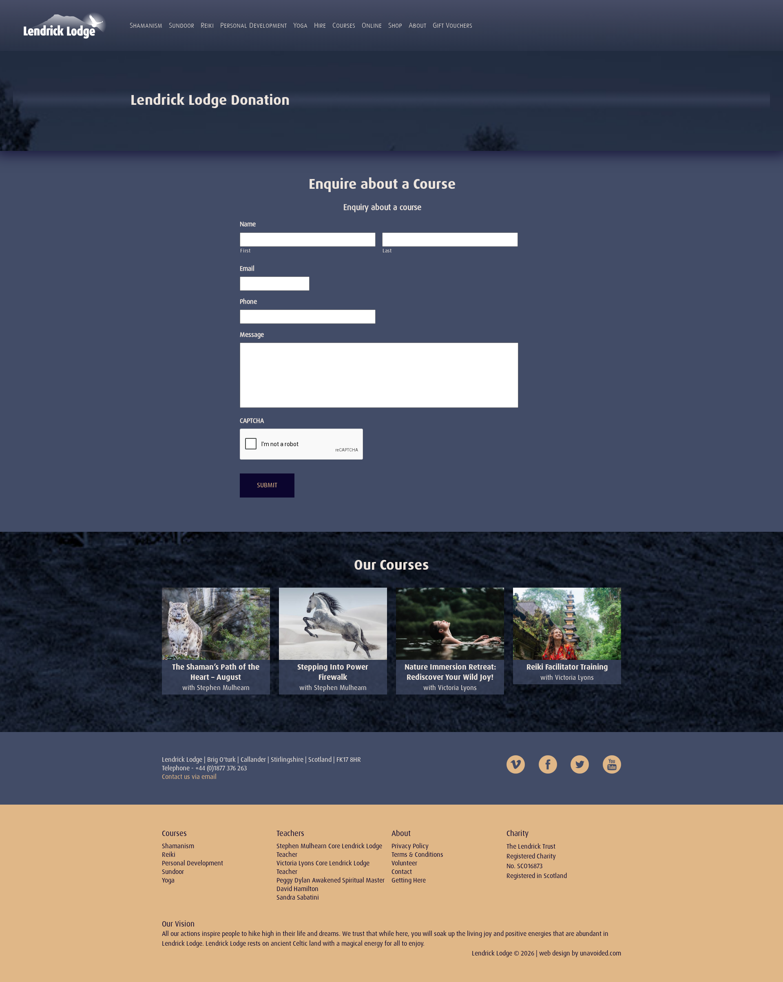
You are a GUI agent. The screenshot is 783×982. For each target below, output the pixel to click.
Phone (248, 302)
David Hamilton (297, 889)
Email (247, 269)
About (417, 25)
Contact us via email (189, 776)
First (245, 250)
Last (387, 250)
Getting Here (409, 880)
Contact (402, 871)
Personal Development (253, 25)
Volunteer (404, 863)
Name (248, 224)
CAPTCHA (252, 421)
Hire (320, 25)
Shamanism (146, 25)
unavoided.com (600, 953)
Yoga (300, 25)
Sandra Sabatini (297, 897)
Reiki (207, 25)
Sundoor (181, 25)
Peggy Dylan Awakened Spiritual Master (330, 880)
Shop (395, 25)
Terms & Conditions (417, 854)
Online (372, 25)
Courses (343, 25)
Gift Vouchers (452, 25)
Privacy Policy (410, 846)
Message (252, 335)
